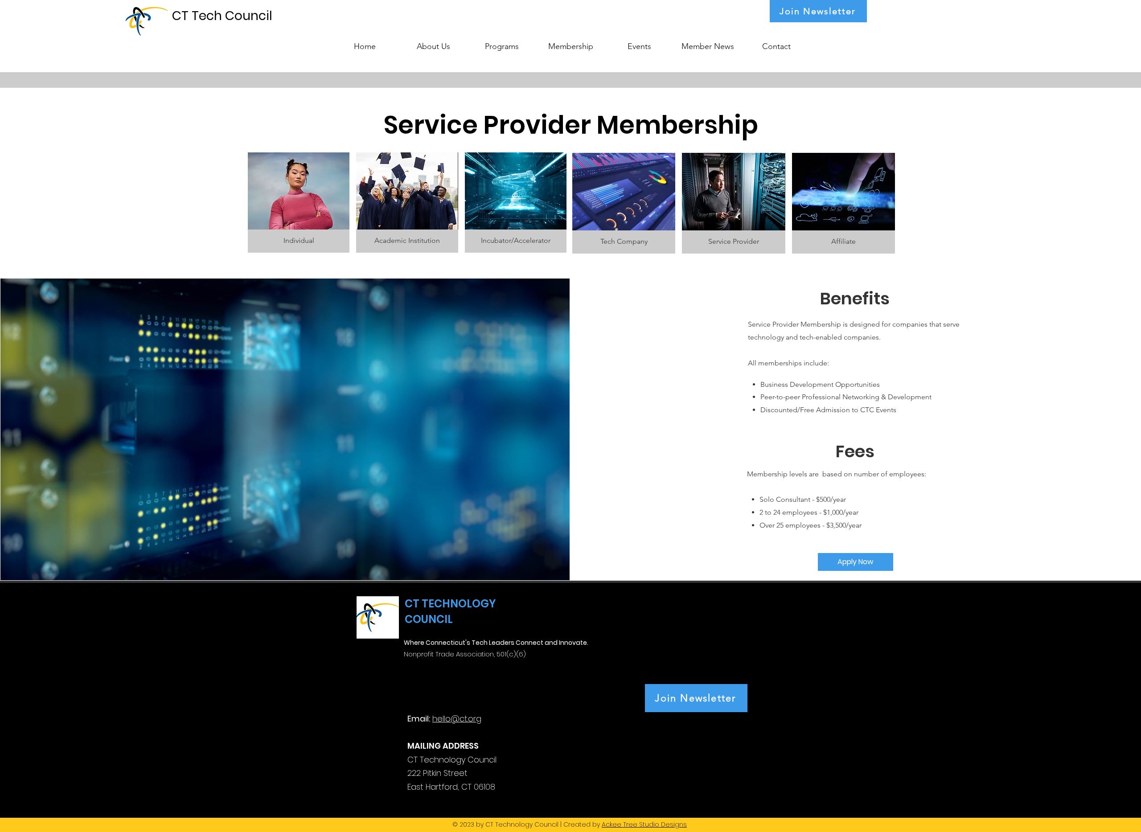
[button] (502, 42)
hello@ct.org (456, 718)
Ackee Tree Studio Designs (644, 824)
